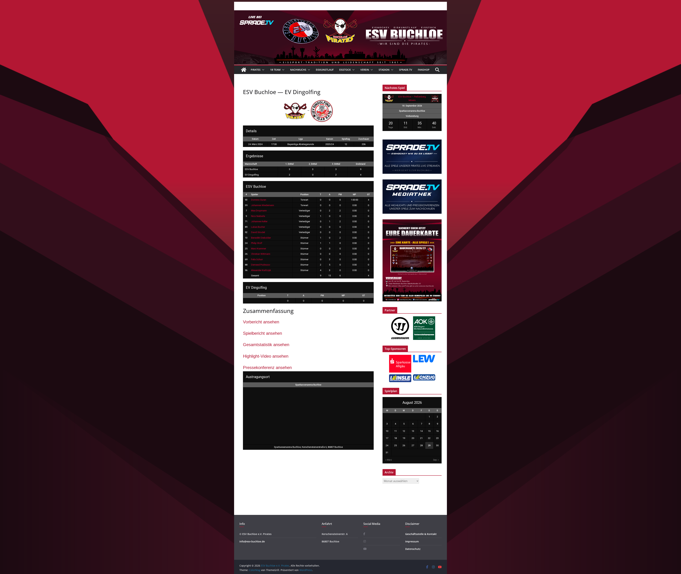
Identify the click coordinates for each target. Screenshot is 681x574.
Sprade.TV (405, 69)
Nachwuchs (298, 69)
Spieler (254, 194)
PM (340, 194)
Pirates (256, 69)
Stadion (384, 69)
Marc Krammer (258, 248)
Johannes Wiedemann (262, 205)
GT (368, 194)
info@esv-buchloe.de (252, 541)
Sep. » (436, 460)
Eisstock (345, 69)
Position (304, 194)
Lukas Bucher (258, 227)
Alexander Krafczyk (261, 270)
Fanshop (424, 69)
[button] (262, 69)
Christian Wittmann (260, 254)
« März (388, 460)
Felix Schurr (257, 259)
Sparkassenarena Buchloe (308, 385)
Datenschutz (412, 549)
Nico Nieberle (258, 216)
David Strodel (258, 232)
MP (354, 194)
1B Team (275, 69)
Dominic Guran (258, 199)
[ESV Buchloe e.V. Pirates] (340, 13)
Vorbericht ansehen (261, 321)
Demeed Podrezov (260, 264)
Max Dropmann (259, 210)
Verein (364, 69)
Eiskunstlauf (325, 69)
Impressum (412, 541)
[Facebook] (364, 534)
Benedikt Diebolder (261, 237)
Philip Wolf (256, 243)
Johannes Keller (259, 221)
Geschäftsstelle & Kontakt (421, 534)
